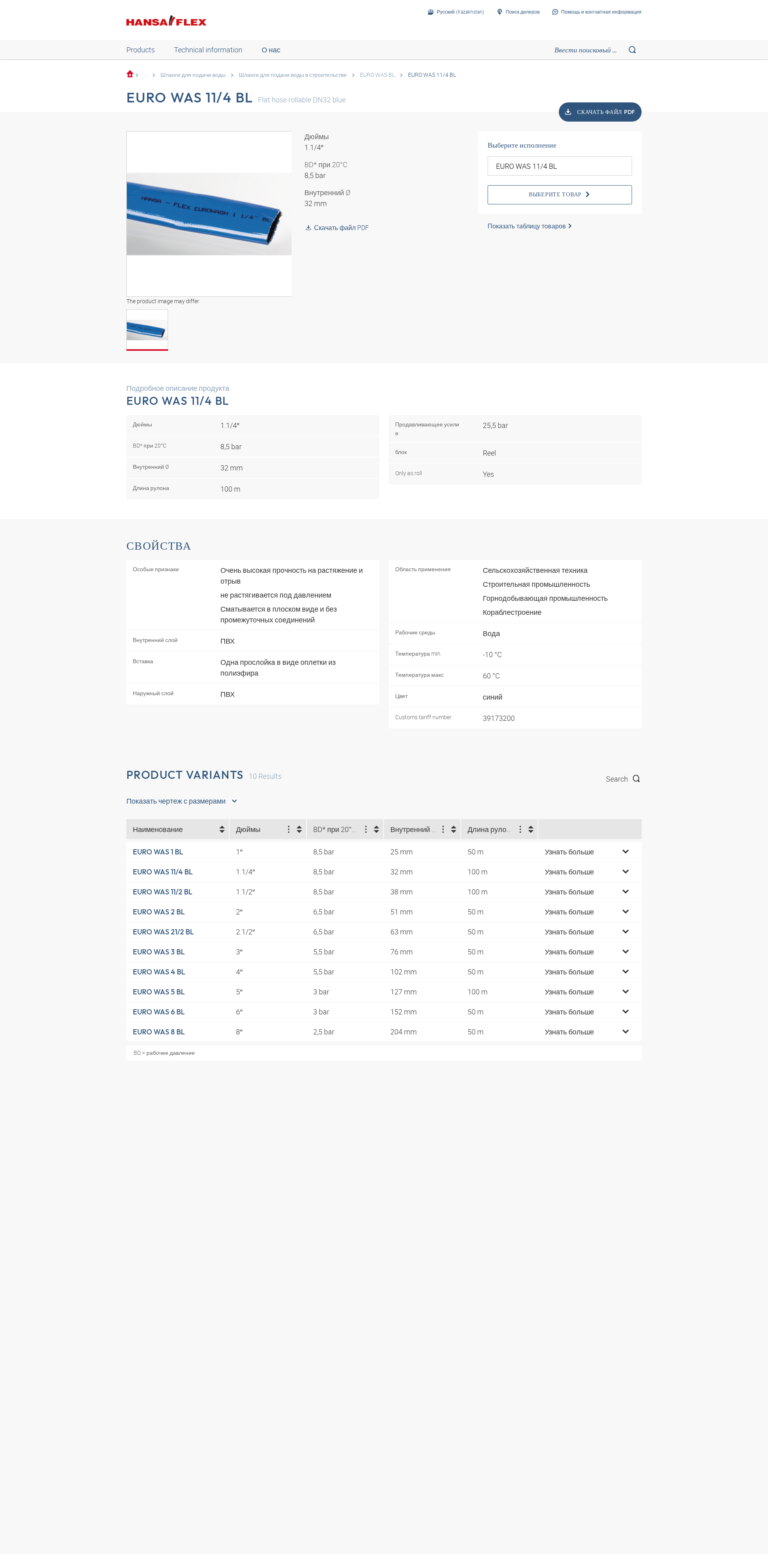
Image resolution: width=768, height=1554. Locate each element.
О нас (271, 49)
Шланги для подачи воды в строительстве (293, 74)
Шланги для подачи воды (193, 74)
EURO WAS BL (377, 74)
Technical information (208, 49)
